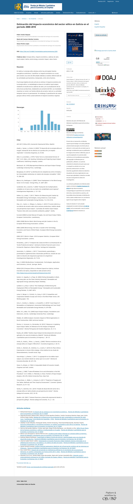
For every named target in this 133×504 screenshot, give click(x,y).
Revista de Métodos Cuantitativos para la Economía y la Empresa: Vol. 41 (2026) (53, 425)
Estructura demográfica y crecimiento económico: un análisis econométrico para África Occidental (50, 424)
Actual (36, 13)
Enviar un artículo (101, 35)
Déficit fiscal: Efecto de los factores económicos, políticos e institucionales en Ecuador (54, 429)
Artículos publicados (47, 13)
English (97, 24)
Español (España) (100, 27)
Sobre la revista (18, 13)
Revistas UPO (101, 1)
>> (30, 463)
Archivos (24, 19)
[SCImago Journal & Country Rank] (105, 50)
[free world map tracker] (103, 140)
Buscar (115, 13)
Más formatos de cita (73, 95)
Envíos (58, 13)
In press (28, 13)
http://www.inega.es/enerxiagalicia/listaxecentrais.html (34, 273)
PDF (70, 62)
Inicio (18, 19)
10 (27, 463)
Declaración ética (68, 13)
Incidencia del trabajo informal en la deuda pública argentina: (67, 433)
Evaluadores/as (81, 13)
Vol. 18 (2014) (32, 19)
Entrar (117, 1)
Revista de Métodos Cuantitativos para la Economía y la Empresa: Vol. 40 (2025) (58, 439)
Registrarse (110, 1)
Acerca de (91, 13)
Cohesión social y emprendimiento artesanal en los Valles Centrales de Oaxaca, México (51, 456)
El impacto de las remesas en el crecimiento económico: (50, 412)
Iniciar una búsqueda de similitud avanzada (40, 467)
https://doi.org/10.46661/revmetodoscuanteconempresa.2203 (38, 51)
